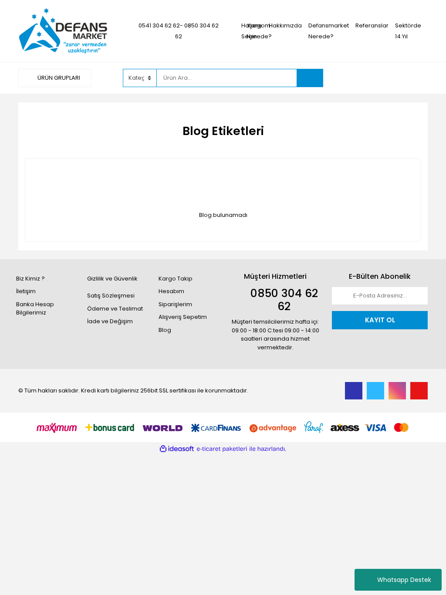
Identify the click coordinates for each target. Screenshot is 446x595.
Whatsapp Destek (404, 579)
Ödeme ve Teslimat (115, 308)
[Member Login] (362, 77)
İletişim (26, 291)
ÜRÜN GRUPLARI (58, 78)
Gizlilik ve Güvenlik (112, 278)
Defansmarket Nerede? (328, 31)
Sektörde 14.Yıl (408, 31)
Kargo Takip (176, 278)
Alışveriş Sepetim (183, 317)
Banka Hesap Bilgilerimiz (35, 308)
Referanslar (372, 25)
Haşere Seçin (251, 31)
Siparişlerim (175, 304)
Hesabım (171, 291)
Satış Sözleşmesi (111, 295)
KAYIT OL (380, 320)
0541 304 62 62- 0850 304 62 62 (179, 31)
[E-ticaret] (221, 449)
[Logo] (63, 31)
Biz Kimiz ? (30, 278)
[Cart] (415, 78)
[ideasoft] (176, 449)
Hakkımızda (285, 25)
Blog (165, 330)
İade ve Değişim (110, 321)
